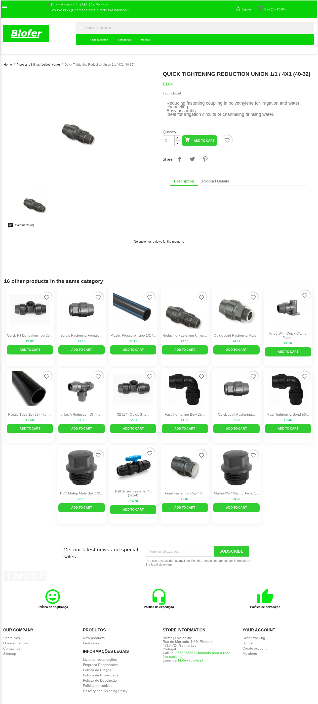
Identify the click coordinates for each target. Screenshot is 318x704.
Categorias (124, 39)
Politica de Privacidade (101, 675)
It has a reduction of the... (81, 414)
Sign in (247, 643)
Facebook (9, 576)
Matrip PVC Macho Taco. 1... (236, 493)
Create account (254, 648)
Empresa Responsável (101, 665)
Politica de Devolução (100, 680)
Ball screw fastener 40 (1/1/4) (133, 493)
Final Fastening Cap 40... (185, 493)
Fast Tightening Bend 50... (288, 414)
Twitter (20, 576)
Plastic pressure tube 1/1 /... (133, 335)
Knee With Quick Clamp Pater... (288, 335)
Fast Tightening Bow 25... (185, 414)
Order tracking (253, 638)
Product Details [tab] (215, 181)
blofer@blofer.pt (190, 660)
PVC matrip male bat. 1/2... (81, 493)
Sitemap (9, 654)
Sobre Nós (11, 638)
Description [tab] (184, 181)
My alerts (249, 654)
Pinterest (205, 159)
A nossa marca (99, 39)
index (68, 33)
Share (179, 159)
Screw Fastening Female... (81, 335)
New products (94, 638)
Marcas (145, 39)
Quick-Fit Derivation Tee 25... (30, 335)
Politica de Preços (97, 670)
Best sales (91, 643)
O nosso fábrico (15, 643)
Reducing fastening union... (184, 335)
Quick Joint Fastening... (236, 414)
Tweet (192, 159)
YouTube (31, 576)
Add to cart (199, 140)
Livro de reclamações (100, 659)
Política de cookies (97, 686)
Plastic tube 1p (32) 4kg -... (30, 414)
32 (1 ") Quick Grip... (133, 414)
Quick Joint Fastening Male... (236, 335)
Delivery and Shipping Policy (105, 691)
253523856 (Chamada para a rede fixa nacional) (90, 10)
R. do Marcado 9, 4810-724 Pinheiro (80, 5)
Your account (258, 630)
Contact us (11, 648)
